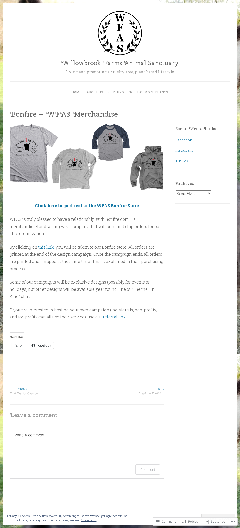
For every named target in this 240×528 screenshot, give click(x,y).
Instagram (184, 150)
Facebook (183, 140)
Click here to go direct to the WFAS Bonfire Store (87, 205)
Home (77, 92)
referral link (114, 317)
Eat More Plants (152, 92)
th (40, 247)
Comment (147, 470)
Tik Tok (181, 160)
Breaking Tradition (151, 391)
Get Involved (120, 92)
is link (48, 247)
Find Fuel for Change (24, 391)
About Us (95, 92)
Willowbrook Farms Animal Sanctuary (120, 63)
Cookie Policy (89, 520)
